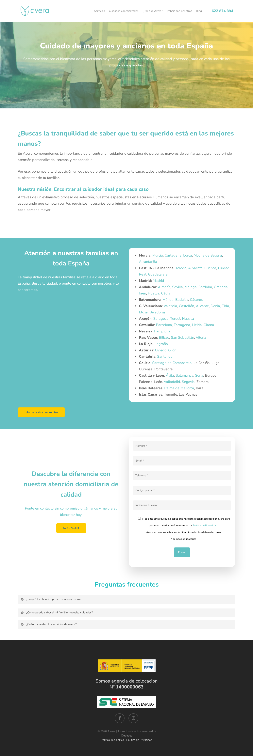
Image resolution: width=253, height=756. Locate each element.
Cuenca (210, 268)
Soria (199, 375)
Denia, (216, 306)
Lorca (187, 255)
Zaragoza (160, 318)
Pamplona (162, 331)
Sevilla (177, 287)
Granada (221, 287)
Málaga (191, 287)
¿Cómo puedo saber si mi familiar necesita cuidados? (59, 612)
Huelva (153, 293)
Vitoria (201, 337)
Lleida (197, 325)
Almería (164, 287)
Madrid (158, 280)
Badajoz (181, 299)
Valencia (170, 306)
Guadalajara (158, 274)
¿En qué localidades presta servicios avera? (53, 599)
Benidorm (157, 312)
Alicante (202, 306)
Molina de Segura (208, 255)
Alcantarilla (148, 261)
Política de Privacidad (205, 525)
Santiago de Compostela (172, 362)
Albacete (195, 268)
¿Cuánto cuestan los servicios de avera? (51, 624)
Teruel (175, 318)
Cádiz (165, 293)
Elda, (226, 306)
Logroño (161, 343)
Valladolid (172, 381)
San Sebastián (182, 337)
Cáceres (196, 299)
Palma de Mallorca (179, 388)
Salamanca (184, 375)
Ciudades (126, 735)
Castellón (186, 306)
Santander (165, 356)
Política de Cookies (112, 740)
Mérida (168, 299)
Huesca (188, 318)
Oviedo (160, 350)
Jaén (142, 293)
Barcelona (164, 325)
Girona (209, 325)
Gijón (172, 350)
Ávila (170, 375)
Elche (143, 312)
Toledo (180, 268)
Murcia (157, 255)
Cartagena (173, 255)
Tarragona (182, 325)
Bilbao (164, 337)
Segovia (188, 381)
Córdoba (205, 287)
